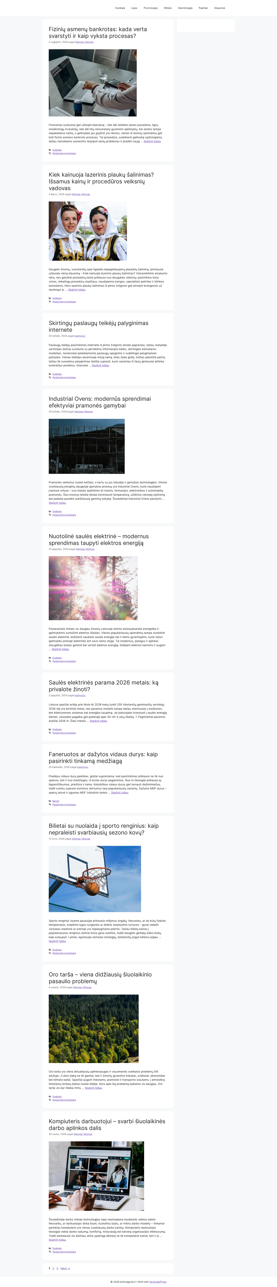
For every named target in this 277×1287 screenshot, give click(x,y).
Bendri (55, 801)
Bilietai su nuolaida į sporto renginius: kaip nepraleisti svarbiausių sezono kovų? (104, 829)
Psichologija (151, 7)
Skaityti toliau (152, 141)
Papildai (203, 7)
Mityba (168, 7)
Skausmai (219, 7)
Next (65, 1268)
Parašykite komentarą (64, 153)
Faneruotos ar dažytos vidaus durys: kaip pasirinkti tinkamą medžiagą (103, 757)
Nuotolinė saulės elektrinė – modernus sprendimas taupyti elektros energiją (99, 539)
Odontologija (185, 7)
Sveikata (120, 7)
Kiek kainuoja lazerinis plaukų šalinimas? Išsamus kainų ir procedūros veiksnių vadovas (101, 181)
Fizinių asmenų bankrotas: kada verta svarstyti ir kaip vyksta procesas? (98, 32)
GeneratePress (158, 1281)
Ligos (134, 7)
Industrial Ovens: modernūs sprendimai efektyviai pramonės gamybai (100, 402)
